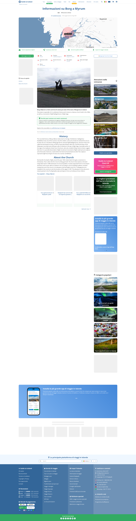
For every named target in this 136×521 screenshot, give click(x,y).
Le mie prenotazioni (49, 501)
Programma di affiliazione (102, 502)
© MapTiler (104, 47)
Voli (69, 1)
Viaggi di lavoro (48, 494)
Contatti (21, 484)
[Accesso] (116, 1)
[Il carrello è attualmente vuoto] (113, 1)
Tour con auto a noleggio (51, 473)
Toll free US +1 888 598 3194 (104, 480)
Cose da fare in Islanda (50, 471)
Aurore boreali (73, 484)
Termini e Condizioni (24, 476)
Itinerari (72, 489)
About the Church (23, 83)
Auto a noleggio (57, 1)
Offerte (74, 1)
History (20, 81)
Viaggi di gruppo (48, 489)
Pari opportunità (23, 481)
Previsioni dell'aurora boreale (77, 491)
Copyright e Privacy (24, 478)
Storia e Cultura (74, 478)
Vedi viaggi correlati (26, 56)
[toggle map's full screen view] (114, 45)
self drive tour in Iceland (58, 128)
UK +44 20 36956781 (102, 482)
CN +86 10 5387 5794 (102, 487)
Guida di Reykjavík (74, 476)
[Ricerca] (101, 2)
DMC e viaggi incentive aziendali (78, 499)
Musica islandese (74, 481)
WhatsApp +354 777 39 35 (104, 489)
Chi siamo (96, 1)
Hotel (65, 1)
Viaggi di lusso (48, 491)
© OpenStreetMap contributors (111, 47)
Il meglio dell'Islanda (75, 486)
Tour (44, 1)
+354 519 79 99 (101, 475)
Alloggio (46, 478)
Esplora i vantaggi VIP (105, 171)
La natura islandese (75, 471)
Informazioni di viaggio (76, 473)
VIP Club (46, 499)
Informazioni (81, 1)
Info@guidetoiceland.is (103, 473)
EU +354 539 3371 (101, 484)
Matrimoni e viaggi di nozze (77, 504)
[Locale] (105, 1)
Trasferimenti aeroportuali (51, 484)
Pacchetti (49, 1)
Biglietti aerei (47, 481)
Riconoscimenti (23, 473)
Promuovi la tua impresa (101, 499)
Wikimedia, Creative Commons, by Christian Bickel (50, 131)
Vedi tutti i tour (85, 209)
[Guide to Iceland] (25, 2)
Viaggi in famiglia (48, 486)
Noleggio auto (48, 476)
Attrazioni (89, 1)
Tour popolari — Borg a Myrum (45, 174)
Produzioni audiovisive (76, 501)
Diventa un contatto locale (102, 497)
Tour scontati (47, 496)
